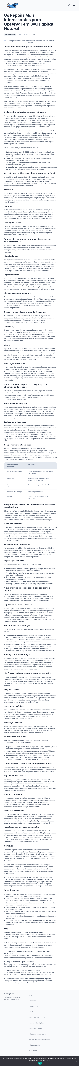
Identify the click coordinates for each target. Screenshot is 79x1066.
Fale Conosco (33, 1012)
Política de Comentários (37, 1034)
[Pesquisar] (69, 5)
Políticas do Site (34, 1045)
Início (30, 995)
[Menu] (73, 5)
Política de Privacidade (37, 1017)
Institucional (33, 1051)
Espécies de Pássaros (10, 34)
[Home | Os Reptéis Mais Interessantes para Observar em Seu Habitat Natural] (12, 5)
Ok (40, 1063)
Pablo (33, 34)
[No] (77, 1061)
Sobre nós (32, 1001)
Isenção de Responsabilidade (39, 1040)
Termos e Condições (36, 1023)
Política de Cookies (35, 1028)
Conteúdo (32, 1006)
